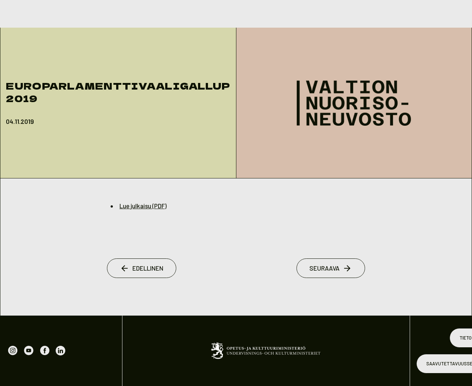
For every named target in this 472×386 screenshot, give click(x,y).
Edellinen (147, 268)
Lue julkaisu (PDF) (143, 205)
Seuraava (324, 268)
